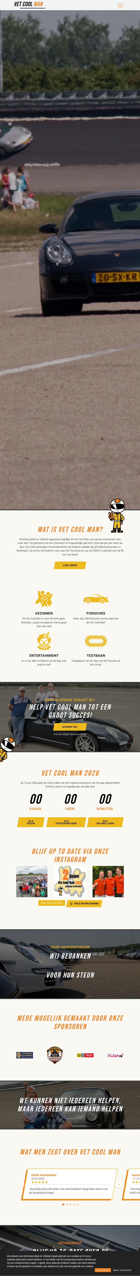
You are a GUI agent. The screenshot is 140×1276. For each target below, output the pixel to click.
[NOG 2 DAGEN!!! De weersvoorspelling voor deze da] (70, 881)
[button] (118, 1184)
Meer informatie (122, 1270)
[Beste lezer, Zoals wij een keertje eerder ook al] (108, 881)
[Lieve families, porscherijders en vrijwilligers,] (31, 881)
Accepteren (102, 1270)
